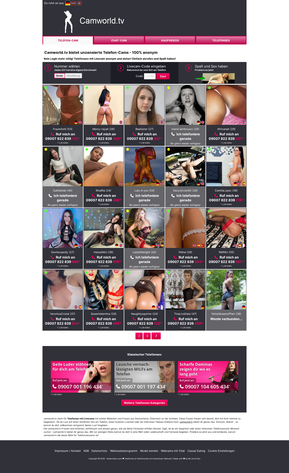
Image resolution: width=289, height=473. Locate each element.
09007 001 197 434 (143, 386)
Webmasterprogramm (123, 450)
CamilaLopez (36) (226, 190)
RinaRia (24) (103, 190)
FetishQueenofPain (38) (226, 313)
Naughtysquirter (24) (144, 313)
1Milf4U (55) (226, 252)
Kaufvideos (170, 40)
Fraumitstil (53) (62, 129)
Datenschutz (99, 450)
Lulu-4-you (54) (144, 190)
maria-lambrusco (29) (185, 129)
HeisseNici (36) (103, 252)
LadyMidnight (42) (144, 252)
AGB (86, 450)
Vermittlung (73, 75)
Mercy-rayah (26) (103, 129)
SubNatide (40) (62, 190)
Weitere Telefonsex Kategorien (144, 402)
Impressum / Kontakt (68, 450)
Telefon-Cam (68, 40)
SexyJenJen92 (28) (185, 190)
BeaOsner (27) (144, 129)
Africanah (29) (226, 129)
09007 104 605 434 (207, 386)
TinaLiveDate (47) (185, 313)
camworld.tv (186, 422)
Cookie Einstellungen (221, 450)
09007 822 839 (62, 139)
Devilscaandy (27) (62, 252)
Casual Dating (196, 450)
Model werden (149, 450)
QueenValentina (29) (103, 313)
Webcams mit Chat (173, 450)
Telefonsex (221, 40)
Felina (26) (185, 252)
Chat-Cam (119, 40)
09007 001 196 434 (80, 386)
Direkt (59, 75)
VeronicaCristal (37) (62, 313)
